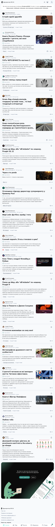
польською (45, 8)
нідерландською (38, 8)
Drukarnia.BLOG (26, 6)
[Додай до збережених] (51, 13)
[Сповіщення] (51, 525)
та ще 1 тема (18, 27)
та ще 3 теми (16, 70)
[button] (51, 525)
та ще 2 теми (11, 51)
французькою (10, 8)
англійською (43, 6)
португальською (30, 8)
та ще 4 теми (14, 90)
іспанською (22, 8)
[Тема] (47, 2)
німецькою (49, 6)
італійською (16, 8)
